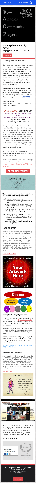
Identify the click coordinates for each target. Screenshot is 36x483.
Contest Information (9, 254)
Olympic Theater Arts (25, 320)
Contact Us (18, 479)
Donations (7, 55)
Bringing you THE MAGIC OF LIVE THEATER (16, 51)
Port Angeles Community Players (15, 46)
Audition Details (8, 371)
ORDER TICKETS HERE (18, 171)
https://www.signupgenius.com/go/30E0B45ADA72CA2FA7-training (18, 346)
